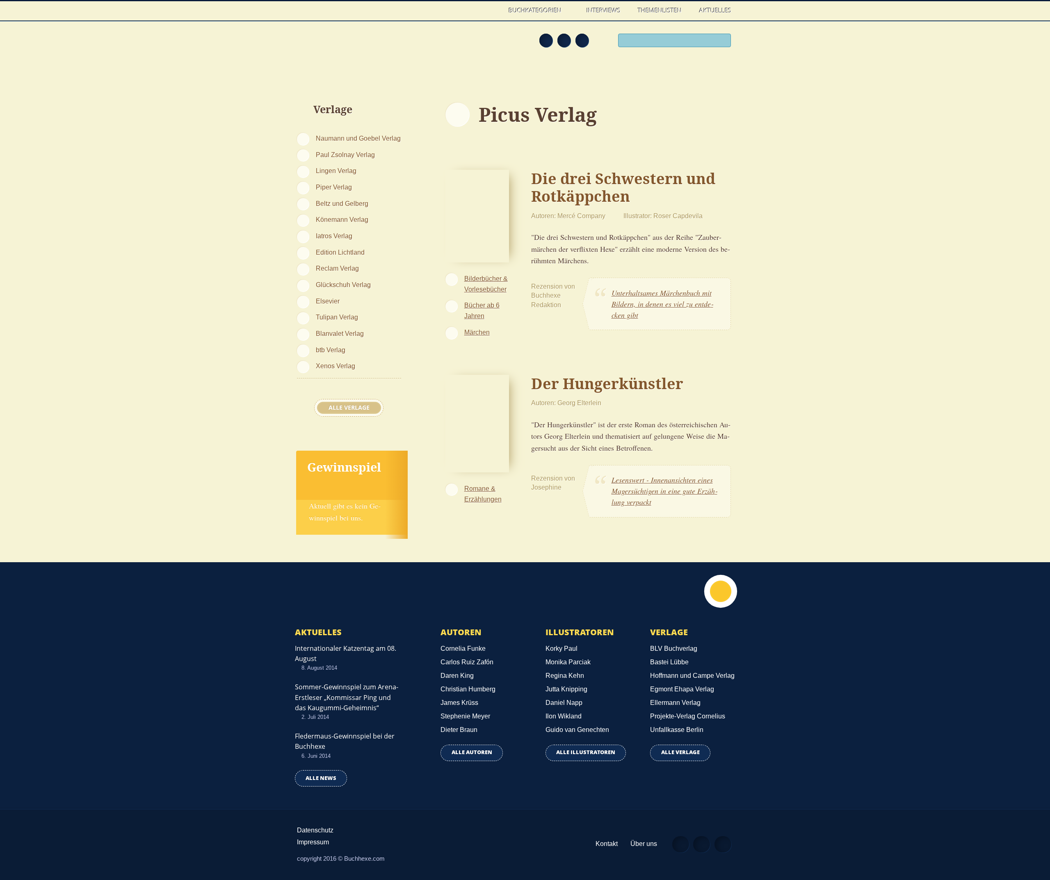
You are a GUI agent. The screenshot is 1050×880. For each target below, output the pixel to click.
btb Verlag (330, 349)
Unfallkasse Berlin (676, 729)
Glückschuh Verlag (343, 284)
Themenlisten (660, 10)
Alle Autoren (472, 752)
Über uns (643, 843)
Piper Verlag (334, 187)
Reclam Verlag (337, 268)
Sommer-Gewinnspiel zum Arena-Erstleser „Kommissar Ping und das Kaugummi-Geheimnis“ (346, 697)
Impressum (313, 842)
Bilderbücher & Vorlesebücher (486, 284)
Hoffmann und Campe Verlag (692, 675)
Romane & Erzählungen (483, 494)
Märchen (477, 332)
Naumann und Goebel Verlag (358, 138)
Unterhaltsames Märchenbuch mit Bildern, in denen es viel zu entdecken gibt (662, 304)
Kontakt (607, 843)
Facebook (564, 40)
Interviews (604, 10)
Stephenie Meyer (465, 716)
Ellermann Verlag (675, 702)
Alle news (321, 778)
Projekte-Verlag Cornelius (687, 716)
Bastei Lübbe (669, 662)
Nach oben (720, 591)
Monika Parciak (568, 662)
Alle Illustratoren (585, 752)
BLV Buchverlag (673, 648)
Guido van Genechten (577, 729)
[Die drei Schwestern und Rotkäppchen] (477, 215)
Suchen (722, 41)
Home (491, 10)
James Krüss (459, 702)
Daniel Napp (564, 702)
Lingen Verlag (336, 170)
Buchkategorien (536, 10)
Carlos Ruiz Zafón (467, 662)
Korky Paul (562, 648)
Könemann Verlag (342, 219)
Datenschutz (315, 830)
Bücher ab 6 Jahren (482, 310)
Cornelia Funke (463, 648)
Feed (545, 40)
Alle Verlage (349, 407)
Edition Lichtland (340, 252)
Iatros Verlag (334, 235)
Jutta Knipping (566, 689)
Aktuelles (715, 10)
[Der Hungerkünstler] (477, 422)
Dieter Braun (459, 729)
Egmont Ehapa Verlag (682, 689)
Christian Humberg (468, 689)
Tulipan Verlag (337, 317)
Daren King (457, 675)
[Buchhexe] (350, 46)
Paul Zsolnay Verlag (345, 154)
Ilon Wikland (564, 716)
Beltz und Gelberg (342, 203)
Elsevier (328, 301)
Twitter (582, 40)
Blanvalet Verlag (340, 333)
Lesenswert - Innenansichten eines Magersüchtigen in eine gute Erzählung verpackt (664, 491)
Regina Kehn (565, 675)
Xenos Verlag (335, 365)
